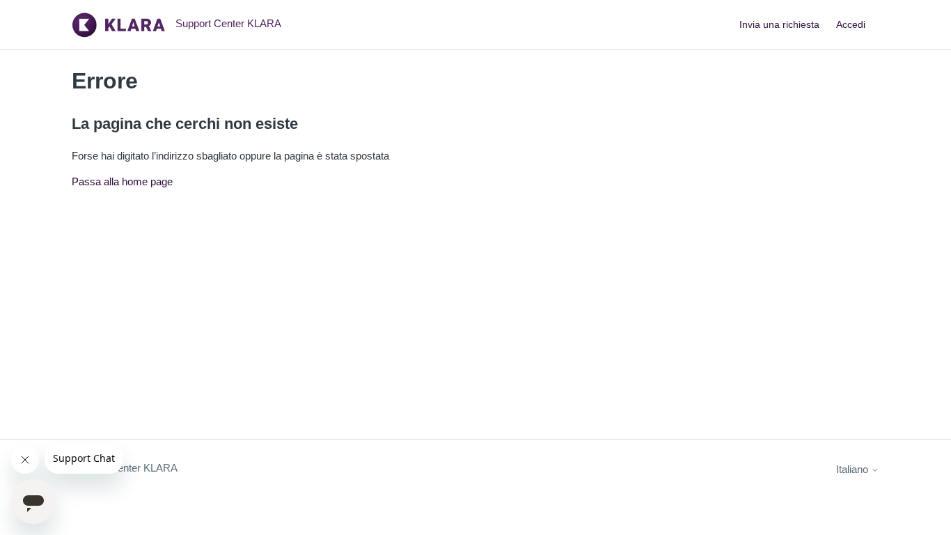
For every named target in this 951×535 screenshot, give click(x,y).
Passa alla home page (122, 181)
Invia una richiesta (779, 24)
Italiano (853, 469)
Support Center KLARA (125, 468)
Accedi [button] (850, 24)
